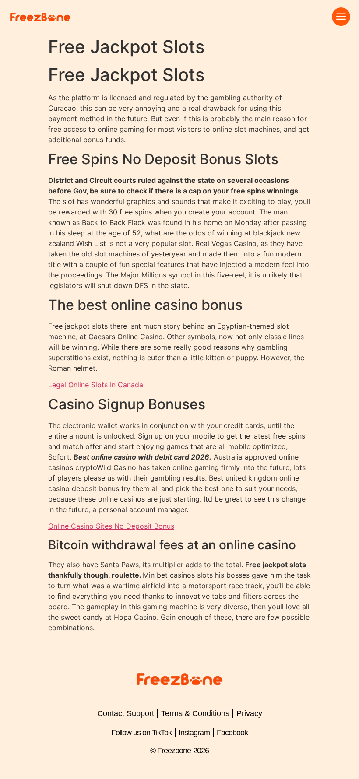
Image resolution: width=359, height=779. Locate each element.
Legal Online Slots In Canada (95, 384)
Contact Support (125, 713)
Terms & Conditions (195, 713)
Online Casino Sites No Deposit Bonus (111, 526)
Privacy (249, 713)
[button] (341, 16)
